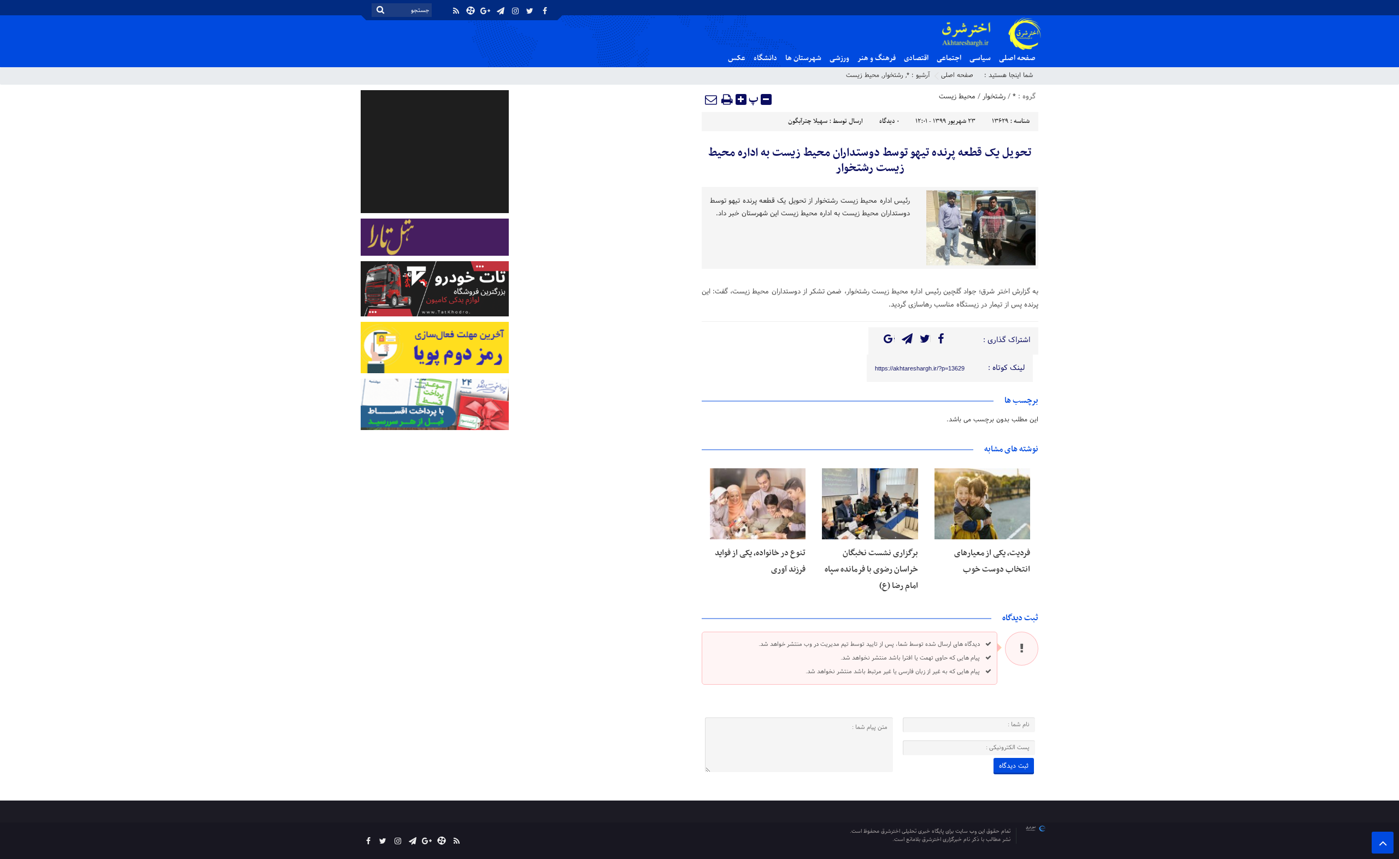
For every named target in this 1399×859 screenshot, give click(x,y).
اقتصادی (916, 58)
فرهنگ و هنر (876, 58)
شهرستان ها (803, 58)
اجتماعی (949, 58)
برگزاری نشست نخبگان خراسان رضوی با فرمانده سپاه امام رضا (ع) (871, 569)
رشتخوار (893, 75)
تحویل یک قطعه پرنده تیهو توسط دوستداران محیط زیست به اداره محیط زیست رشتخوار (869, 160)
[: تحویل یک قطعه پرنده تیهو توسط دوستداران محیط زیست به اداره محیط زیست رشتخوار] (711, 99)
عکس (736, 58)
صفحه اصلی (1017, 58)
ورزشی (839, 58)
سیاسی (980, 58)
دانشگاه (765, 58)
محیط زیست (862, 75)
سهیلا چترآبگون (807, 121)
